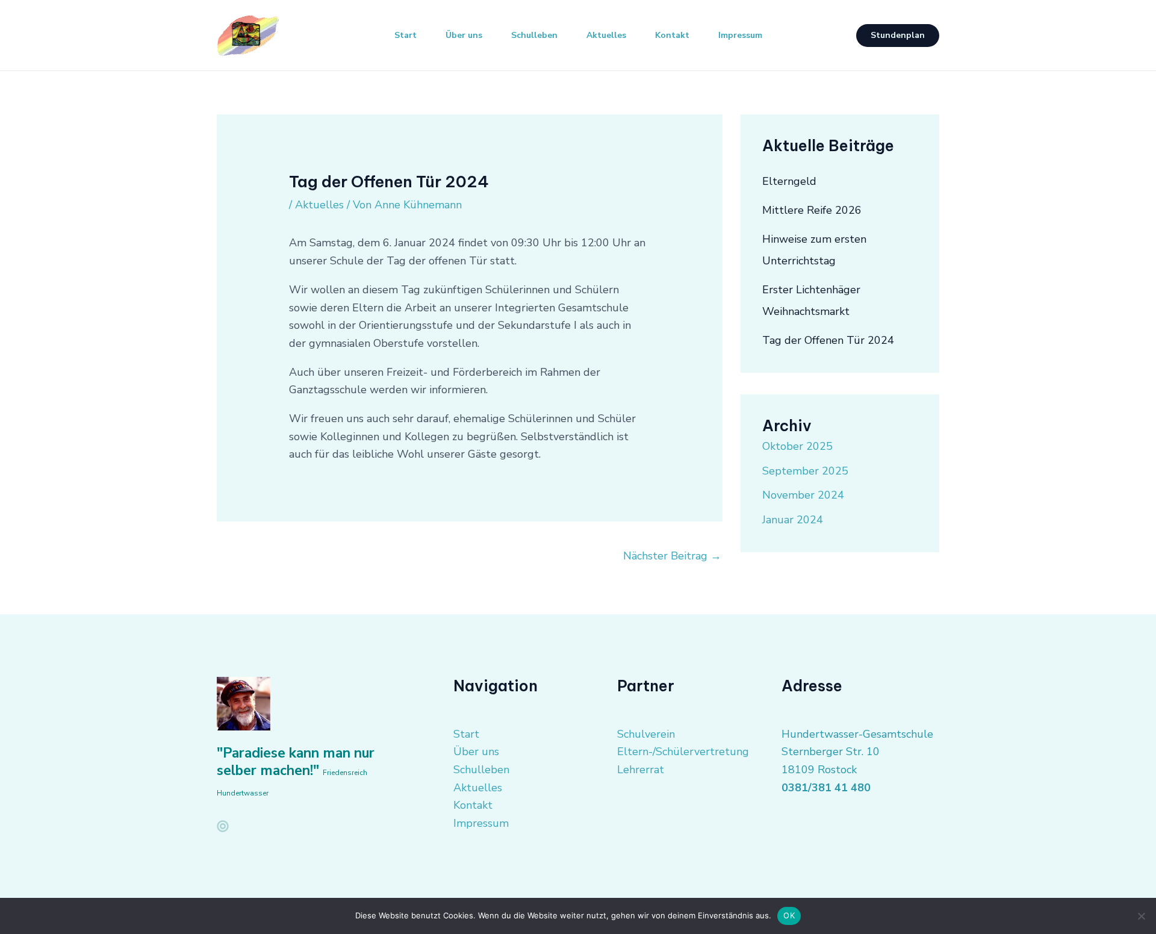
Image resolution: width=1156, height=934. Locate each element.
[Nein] (1141, 916)
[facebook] (223, 826)
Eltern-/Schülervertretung (683, 751)
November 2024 (803, 495)
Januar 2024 (792, 519)
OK (789, 915)
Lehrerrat (640, 769)
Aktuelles (606, 35)
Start (405, 35)
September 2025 (805, 471)
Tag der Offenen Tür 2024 (828, 340)
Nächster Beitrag (672, 556)
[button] (897, 35)
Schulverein (646, 734)
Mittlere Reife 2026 (812, 210)
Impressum (740, 35)
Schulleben (534, 35)
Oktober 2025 (797, 446)
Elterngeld (789, 181)
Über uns (464, 35)
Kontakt (672, 35)
